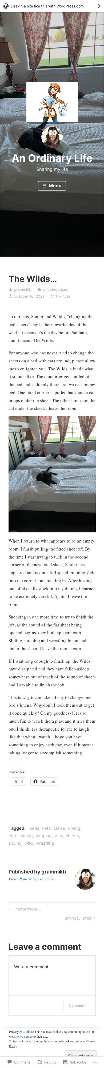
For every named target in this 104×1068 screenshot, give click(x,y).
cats (46, 828)
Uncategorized (56, 289)
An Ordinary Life (52, 158)
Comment (77, 1005)
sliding (15, 843)
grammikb (22, 289)
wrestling (45, 843)
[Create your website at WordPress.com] (52, 6)
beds (34, 828)
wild (29, 843)
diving (74, 828)
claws (59, 828)
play (59, 835)
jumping (44, 835)
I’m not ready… (24, 910)
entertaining (21, 835)
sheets (72, 835)
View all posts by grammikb (31, 878)
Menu (55, 185)
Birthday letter (78, 919)
